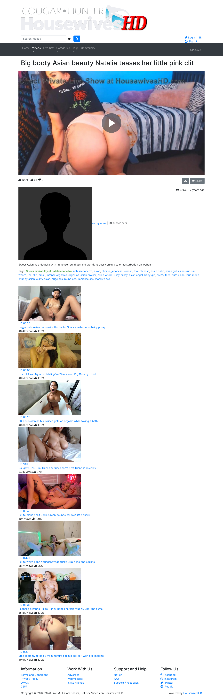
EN (200, 37)
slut (193, 271)
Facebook (169, 674)
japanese (117, 271)
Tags (75, 48)
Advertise (73, 674)
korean (128, 271)
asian (97, 271)
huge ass (57, 279)
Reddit (168, 686)
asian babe (157, 271)
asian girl (171, 271)
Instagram (170, 678)
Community (88, 48)
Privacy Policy (29, 678)
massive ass (102, 279)
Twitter (168, 682)
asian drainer (88, 275)
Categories (63, 48)
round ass (70, 279)
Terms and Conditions (34, 674)
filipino (106, 271)
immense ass (86, 279)
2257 (24, 686)
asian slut (184, 271)
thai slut (32, 275)
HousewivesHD (192, 693)
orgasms (73, 275)
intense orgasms (57, 275)
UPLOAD (195, 50)
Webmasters (75, 678)
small (42, 275)
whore (22, 275)
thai (136, 271)
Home (26, 48)
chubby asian (26, 279)
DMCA (25, 682)
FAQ (116, 678)
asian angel (136, 275)
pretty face (163, 275)
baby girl (149, 275)
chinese (144, 271)
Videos (36, 48)
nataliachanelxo (82, 271)
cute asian (178, 275)
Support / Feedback (126, 682)
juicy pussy (120, 275)
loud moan (192, 275)
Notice (118, 674)
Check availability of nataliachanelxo (49, 271)
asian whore (105, 275)
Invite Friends (75, 682)
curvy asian (43, 279)
